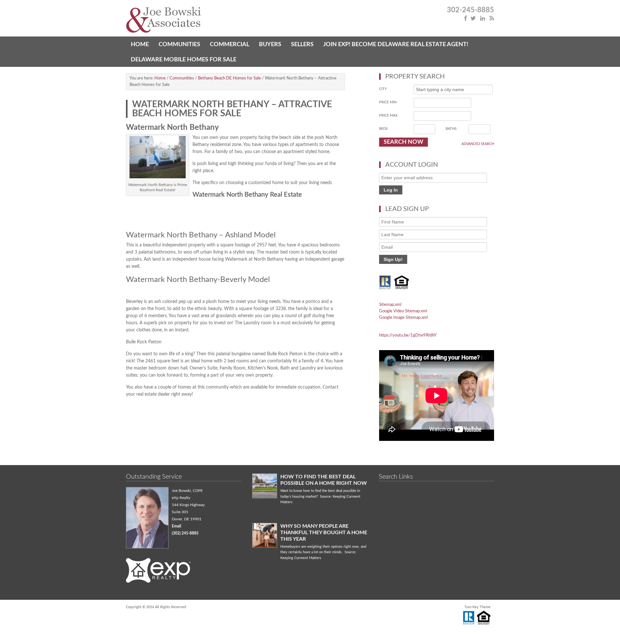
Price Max (388, 115)
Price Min (388, 102)
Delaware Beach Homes (218, 20)
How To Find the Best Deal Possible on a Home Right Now (323, 480)
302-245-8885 (470, 10)
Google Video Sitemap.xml (403, 311)
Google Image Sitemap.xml (403, 318)
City (383, 89)
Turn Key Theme (477, 607)
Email (176, 526)
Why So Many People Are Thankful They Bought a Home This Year (323, 533)
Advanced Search (477, 144)
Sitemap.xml (390, 305)
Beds (383, 128)
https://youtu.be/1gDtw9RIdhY (408, 335)
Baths (451, 128)
